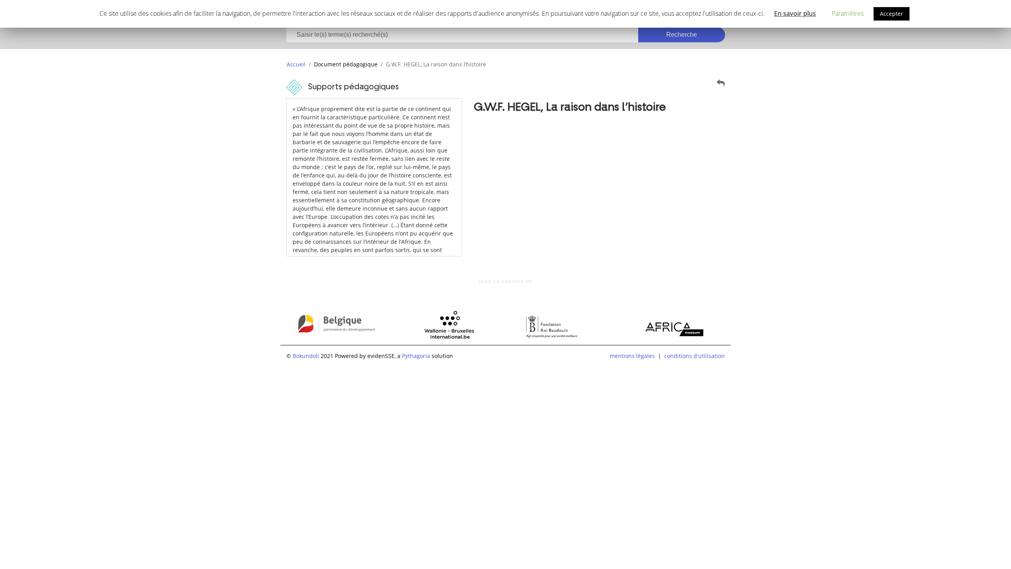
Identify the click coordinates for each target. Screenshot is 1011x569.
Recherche (681, 34)
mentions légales (632, 356)
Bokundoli (306, 356)
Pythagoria (416, 356)
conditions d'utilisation (694, 356)
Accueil (296, 64)
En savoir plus (795, 13)
